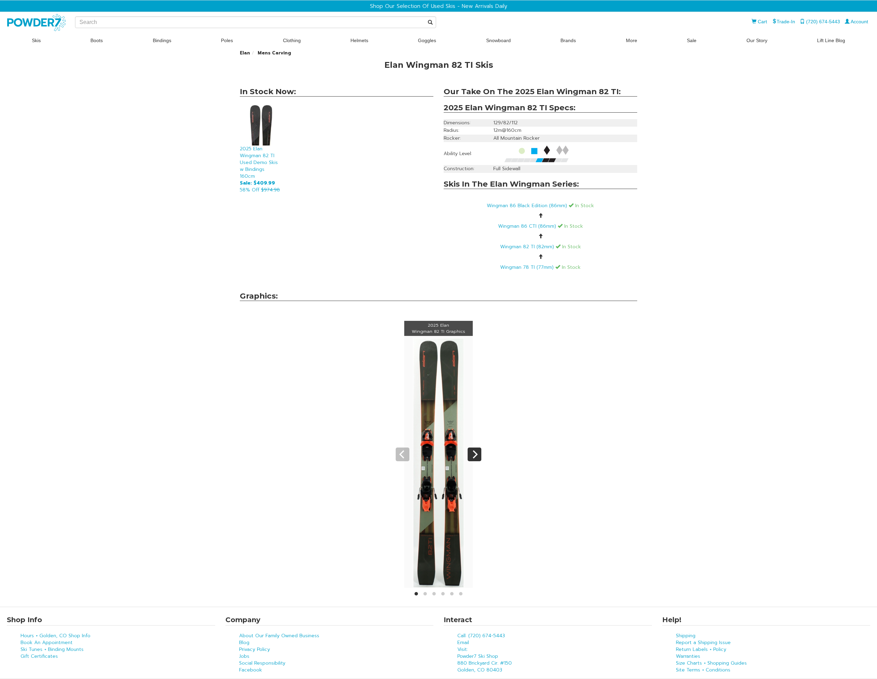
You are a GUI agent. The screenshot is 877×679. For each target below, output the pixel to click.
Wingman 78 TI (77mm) (540, 267)
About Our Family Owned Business (279, 635)
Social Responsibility (262, 663)
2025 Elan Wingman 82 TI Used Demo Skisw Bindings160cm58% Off (260, 169)
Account (859, 21)
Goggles (427, 40)
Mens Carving (274, 53)
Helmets (359, 40)
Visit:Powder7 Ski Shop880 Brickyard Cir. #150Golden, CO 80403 (484, 660)
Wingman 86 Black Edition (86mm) (540, 205)
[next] (474, 454)
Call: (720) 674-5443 (481, 635)
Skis (36, 40)
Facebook (250, 670)
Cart (761, 21)
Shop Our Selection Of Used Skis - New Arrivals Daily (438, 6)
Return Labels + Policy (701, 649)
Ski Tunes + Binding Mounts (52, 649)
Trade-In (786, 21)
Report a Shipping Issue (703, 642)
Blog (244, 642)
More (631, 40)
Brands (568, 40)
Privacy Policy (254, 649)
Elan (245, 53)
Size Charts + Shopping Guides (711, 663)
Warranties (688, 656)
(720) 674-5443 (822, 21)
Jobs (244, 656)
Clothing (292, 40)
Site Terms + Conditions (703, 670)
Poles (227, 40)
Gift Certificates (39, 656)
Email (463, 642)
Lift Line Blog (831, 40)
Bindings (162, 40)
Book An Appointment (47, 642)
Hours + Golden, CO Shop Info (55, 635)
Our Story (756, 40)
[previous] (402, 454)
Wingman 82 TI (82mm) (540, 246)
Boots (96, 40)
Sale (691, 40)
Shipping (685, 635)
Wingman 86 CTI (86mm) (540, 226)
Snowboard (498, 40)
